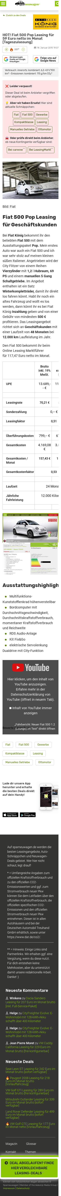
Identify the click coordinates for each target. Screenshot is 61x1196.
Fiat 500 (27, 114)
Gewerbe (41, 114)
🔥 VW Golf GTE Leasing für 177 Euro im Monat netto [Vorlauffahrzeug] (30, 1125)
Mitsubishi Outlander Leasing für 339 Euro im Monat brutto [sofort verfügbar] (30, 1102)
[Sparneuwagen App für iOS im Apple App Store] (10, 815)
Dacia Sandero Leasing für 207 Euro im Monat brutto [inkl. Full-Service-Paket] (30, 1002)
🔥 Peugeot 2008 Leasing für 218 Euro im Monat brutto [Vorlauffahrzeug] (28, 1081)
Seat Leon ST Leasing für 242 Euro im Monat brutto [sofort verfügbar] (30, 1070)
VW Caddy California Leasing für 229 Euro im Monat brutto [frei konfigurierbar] (29, 1047)
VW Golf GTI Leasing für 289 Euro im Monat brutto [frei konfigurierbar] (30, 1091)
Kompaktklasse (23, 122)
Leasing (42, 122)
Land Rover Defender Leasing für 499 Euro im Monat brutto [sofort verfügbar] (30, 1114)
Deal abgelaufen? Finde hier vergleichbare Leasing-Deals (31, 1168)
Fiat (16, 114)
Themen (30, 1152)
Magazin (11, 1144)
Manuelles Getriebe (22, 129)
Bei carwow (16, 149)
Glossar (31, 1144)
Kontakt (11, 1152)
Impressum (9, 1188)
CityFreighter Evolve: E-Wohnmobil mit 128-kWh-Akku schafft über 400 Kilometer (29, 1017)
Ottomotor (44, 129)
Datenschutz (23, 1188)
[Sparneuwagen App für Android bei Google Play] (28, 815)
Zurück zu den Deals (16, 15)
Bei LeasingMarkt (41, 149)
